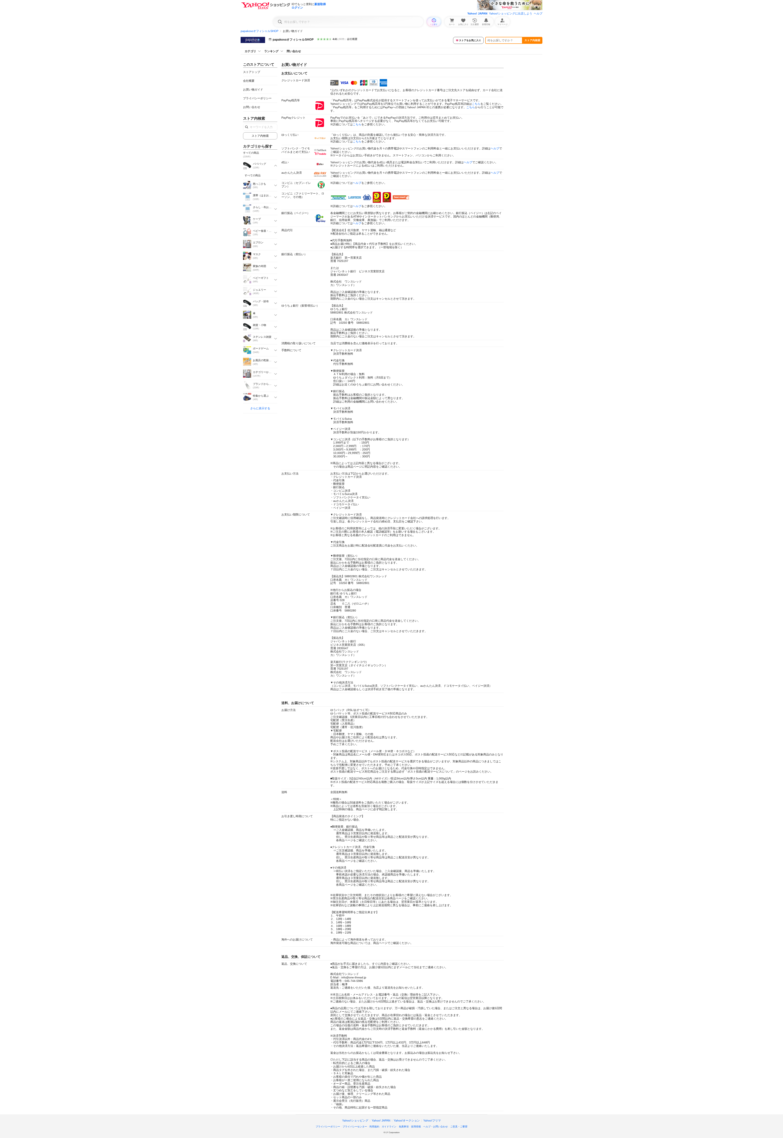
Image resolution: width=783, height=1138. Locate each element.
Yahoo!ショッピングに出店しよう (510, 13)
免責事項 (404, 1126)
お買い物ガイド (253, 89)
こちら (476, 103)
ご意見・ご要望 (458, 1126)
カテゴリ (250, 51)
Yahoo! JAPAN (477, 13)
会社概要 (352, 39)
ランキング (271, 51)
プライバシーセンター (355, 1126)
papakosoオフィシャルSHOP (259, 31)
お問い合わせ (251, 107)
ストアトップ (251, 72)
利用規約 (374, 1126)
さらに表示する (260, 408)
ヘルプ (538, 13)
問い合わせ (294, 51)
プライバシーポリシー (257, 98)
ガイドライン (389, 1126)
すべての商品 (253, 175)
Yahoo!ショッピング (355, 1120)
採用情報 (416, 1126)
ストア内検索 (532, 40)
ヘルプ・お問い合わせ (435, 1126)
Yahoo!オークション (407, 1120)
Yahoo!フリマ (432, 1120)
